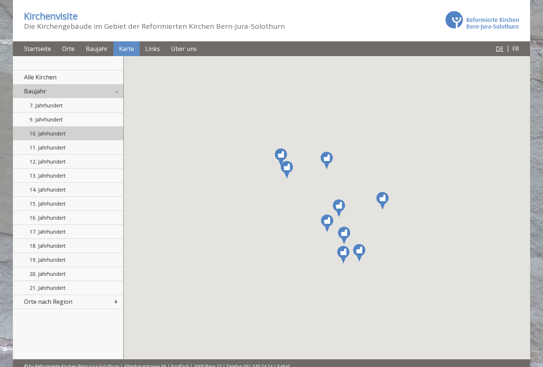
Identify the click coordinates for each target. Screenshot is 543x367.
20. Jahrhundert (48, 273)
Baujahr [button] (35, 91)
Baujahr (97, 49)
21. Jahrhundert (48, 287)
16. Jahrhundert (48, 217)
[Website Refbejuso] (482, 20)
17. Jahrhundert (48, 231)
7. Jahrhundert (46, 105)
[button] (359, 253)
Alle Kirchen (40, 77)
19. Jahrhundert (48, 259)
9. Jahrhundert (46, 119)
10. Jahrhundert (48, 133)
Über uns (184, 49)
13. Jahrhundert (48, 175)
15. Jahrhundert (48, 203)
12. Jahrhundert (48, 161)
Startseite (37, 49)
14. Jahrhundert (48, 189)
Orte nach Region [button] (48, 302)
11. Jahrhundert (48, 147)
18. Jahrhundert (48, 245)
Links (152, 49)
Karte (126, 49)
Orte (68, 49)
